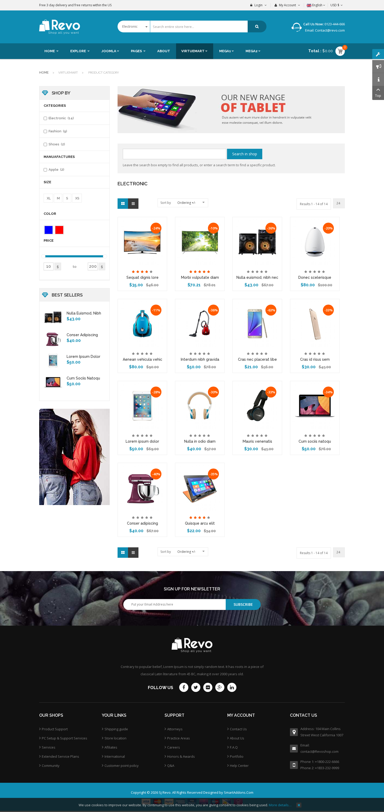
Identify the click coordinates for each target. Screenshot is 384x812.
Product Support (55, 729)
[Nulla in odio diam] (200, 405)
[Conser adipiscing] (142, 487)
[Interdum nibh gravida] (200, 323)
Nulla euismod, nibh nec (257, 277)
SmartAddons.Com (238, 792)
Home (44, 72)
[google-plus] (219, 687)
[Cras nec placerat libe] (257, 323)
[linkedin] (231, 687)
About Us (237, 738)
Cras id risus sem (315, 359)
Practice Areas (178, 738)
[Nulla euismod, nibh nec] (257, 241)
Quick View (142, 221)
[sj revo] (59, 26)
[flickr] (207, 687)
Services (48, 747)
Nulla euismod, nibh (84, 313)
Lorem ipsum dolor (142, 441)
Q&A (170, 765)
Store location (115, 738)
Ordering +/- (186, 202)
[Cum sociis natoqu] (315, 405)
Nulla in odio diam (200, 441)
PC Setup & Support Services (64, 738)
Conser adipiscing (142, 523)
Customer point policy (121, 765)
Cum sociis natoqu (315, 441)
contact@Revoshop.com (319, 751)
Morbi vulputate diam (200, 277)
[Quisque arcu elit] (200, 487)
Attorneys (175, 729)
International (114, 756)
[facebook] (183, 687)
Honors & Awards (181, 756)
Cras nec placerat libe (257, 359)
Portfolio (236, 756)
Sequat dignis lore (142, 277)
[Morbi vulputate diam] (200, 241)
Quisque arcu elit (200, 523)
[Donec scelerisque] (315, 241)
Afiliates (110, 747)
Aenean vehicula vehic (142, 359)
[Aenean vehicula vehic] (142, 323)
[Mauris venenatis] (257, 405)
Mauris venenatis (257, 441)
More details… (280, 805)
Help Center (239, 765)
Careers (173, 747)
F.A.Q (234, 747)
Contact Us (238, 729)
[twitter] (195, 687)
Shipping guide (116, 729)
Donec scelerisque (314, 277)
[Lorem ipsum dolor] (142, 405)
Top (378, 95)
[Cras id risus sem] (315, 323)
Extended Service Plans (60, 756)
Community (51, 765)
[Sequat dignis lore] (142, 241)
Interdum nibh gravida (200, 359)
